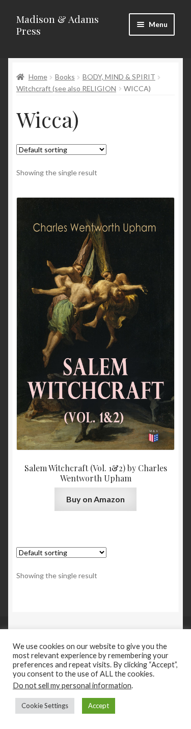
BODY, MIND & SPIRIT (119, 76)
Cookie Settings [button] (44, 705)
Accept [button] (98, 705)
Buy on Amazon (95, 499)
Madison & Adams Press (57, 24)
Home (38, 76)
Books (65, 76)
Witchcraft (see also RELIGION (66, 88)
